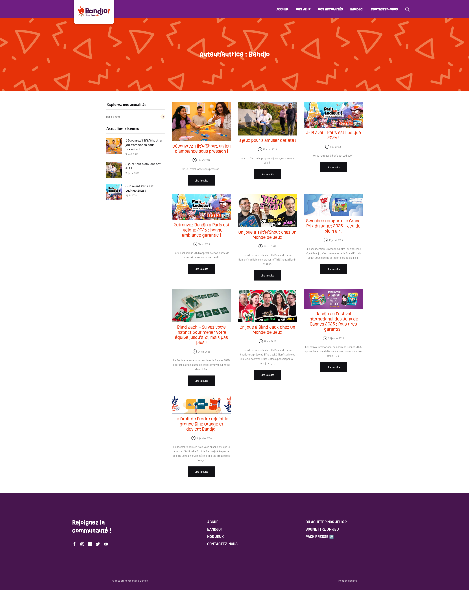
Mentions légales (347, 580)
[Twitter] (98, 544)
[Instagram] (82, 544)
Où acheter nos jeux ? (326, 522)
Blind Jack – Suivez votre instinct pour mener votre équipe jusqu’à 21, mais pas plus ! (201, 335)
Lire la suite (201, 180)
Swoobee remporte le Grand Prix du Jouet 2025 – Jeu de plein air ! (333, 226)
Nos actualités (330, 9)
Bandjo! (356, 9)
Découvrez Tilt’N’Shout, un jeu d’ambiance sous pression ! (144, 144)
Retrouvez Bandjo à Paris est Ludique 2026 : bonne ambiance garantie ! (201, 230)
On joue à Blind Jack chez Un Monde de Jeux (267, 329)
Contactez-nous (384, 9)
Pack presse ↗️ (320, 536)
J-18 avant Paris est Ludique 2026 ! (139, 188)
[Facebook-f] (74, 544)
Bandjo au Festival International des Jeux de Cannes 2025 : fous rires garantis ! (333, 321)
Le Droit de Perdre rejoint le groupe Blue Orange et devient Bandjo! (201, 424)
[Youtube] (106, 544)
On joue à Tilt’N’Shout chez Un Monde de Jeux (267, 234)
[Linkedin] (90, 544)
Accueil (282, 9)
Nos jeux (303, 9)
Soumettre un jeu (322, 529)
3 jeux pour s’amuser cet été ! (143, 166)
